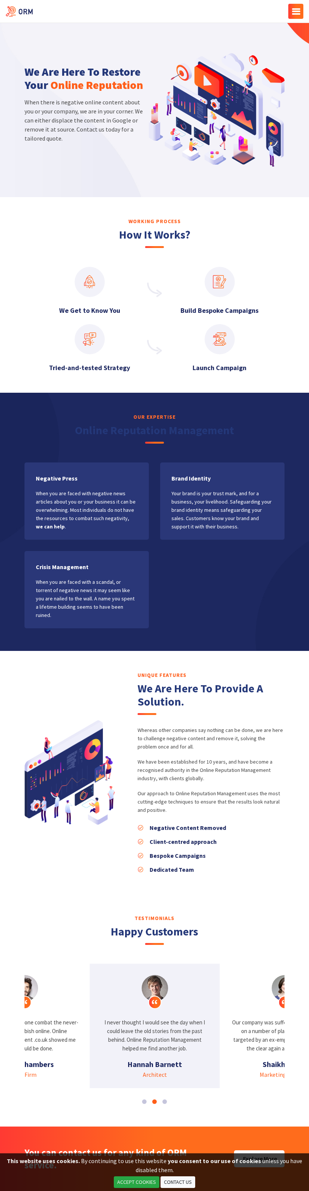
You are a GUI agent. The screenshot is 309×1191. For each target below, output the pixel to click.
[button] (144, 1101)
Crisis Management (62, 567)
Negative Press (57, 478)
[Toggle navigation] (295, 11)
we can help (50, 526)
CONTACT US (178, 1182)
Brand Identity (191, 478)
